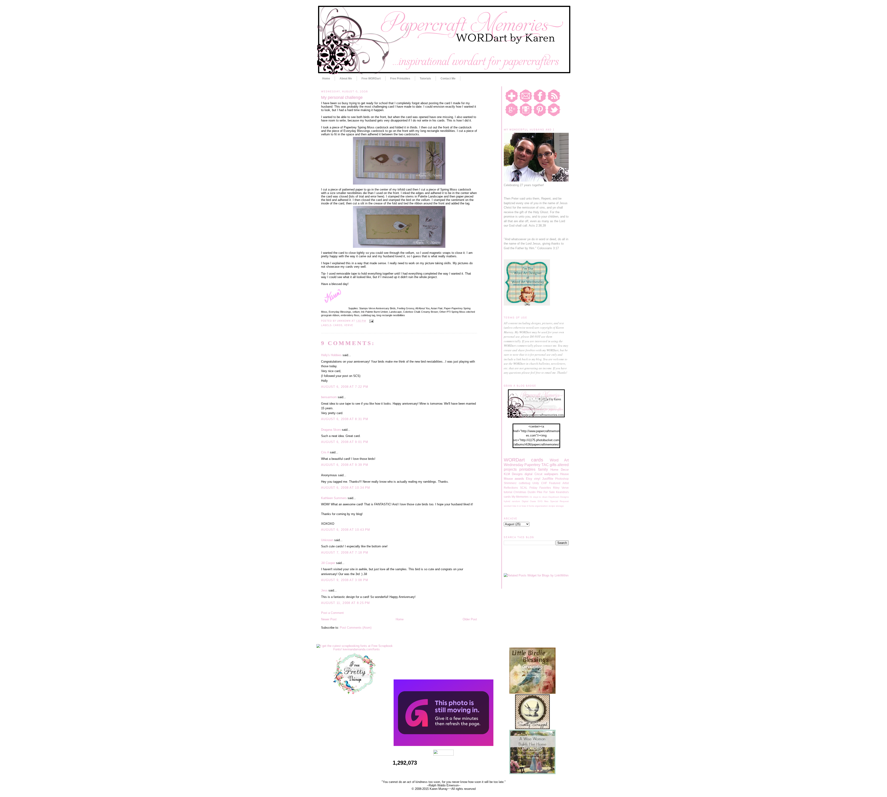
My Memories (520, 496)
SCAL (523, 487)
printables (527, 469)
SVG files (543, 501)
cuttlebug (524, 483)
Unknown (327, 540)
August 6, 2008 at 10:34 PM (345, 487)
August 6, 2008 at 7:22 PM (344, 386)
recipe (552, 506)
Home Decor (559, 469)
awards (519, 478)
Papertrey (532, 465)
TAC (545, 465)
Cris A (325, 452)
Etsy (529, 478)
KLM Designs (513, 474)
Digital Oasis (529, 501)
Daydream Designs (558, 497)
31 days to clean (538, 497)
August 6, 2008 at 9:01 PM (344, 442)
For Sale (549, 492)
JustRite (547, 478)
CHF (544, 483)
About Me (346, 78)
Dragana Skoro (331, 429)
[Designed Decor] (443, 745)
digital (528, 474)
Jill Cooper (328, 563)
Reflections (511, 487)
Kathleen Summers (334, 498)
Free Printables (400, 78)
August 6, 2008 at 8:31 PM (344, 419)
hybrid (507, 501)
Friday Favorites (540, 487)
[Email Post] (370, 320)
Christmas (519, 492)
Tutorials (425, 78)
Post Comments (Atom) (355, 627)
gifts (553, 465)
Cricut (538, 474)
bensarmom (329, 397)
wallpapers (551, 474)
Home (326, 78)
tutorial (508, 492)
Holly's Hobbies (331, 355)
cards (338, 325)
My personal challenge (342, 97)
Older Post (470, 619)
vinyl (537, 478)
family (543, 469)
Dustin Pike (535, 492)
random (516, 501)
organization (541, 506)
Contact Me (448, 78)
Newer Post (329, 619)
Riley (556, 487)
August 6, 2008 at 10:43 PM (345, 529)
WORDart (514, 459)
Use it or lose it (520, 506)
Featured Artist (559, 483)
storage (560, 506)
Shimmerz (510, 483)
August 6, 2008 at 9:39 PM (344, 465)
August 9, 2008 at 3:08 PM (344, 580)
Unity (535, 483)
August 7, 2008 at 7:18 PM (344, 552)
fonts (531, 506)
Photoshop (562, 478)
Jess (324, 590)
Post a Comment (332, 613)
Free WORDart (371, 78)
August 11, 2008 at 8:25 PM (345, 603)
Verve (348, 325)
